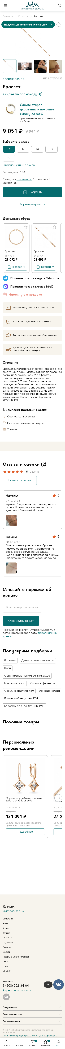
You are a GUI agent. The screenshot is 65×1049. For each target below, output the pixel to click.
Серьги (7, 952)
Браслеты (10, 660)
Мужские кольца (14, 683)
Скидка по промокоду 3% (22, 94)
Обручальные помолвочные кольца (27, 676)
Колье (6, 928)
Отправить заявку (21, 621)
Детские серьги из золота (37, 660)
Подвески (8, 942)
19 (51, 149)
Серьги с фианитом (42, 683)
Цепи (7, 668)
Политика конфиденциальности (20, 1036)
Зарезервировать (32, 204)
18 (37, 149)
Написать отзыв (19, 480)
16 (8, 149)
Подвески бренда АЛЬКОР (21, 698)
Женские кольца (49, 691)
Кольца (6, 933)
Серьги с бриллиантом (19, 691)
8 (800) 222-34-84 (16, 985)
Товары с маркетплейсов (16, 957)
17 (23, 149)
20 (8, 158)
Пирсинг (7, 938)
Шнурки (7, 971)
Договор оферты (48, 1036)
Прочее (7, 947)
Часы (5, 966)
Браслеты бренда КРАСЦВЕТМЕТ (24, 706)
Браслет (10, 251)
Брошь (6, 924)
